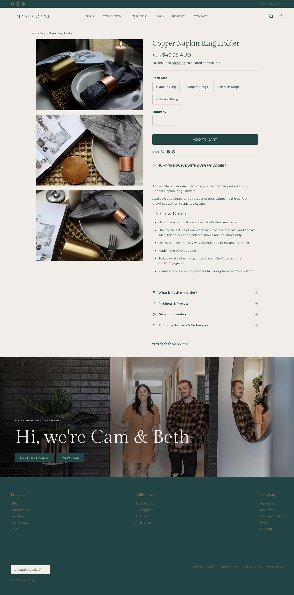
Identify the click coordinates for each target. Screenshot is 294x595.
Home (32, 33)
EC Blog (266, 529)
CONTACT (200, 16)
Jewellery (18, 516)
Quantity (159, 112)
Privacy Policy (275, 566)
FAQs (160, 16)
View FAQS (70, 457)
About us (267, 503)
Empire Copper (28, 580)
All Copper (143, 510)
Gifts (14, 503)
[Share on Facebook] (168, 151)
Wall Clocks (19, 522)
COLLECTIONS (113, 16)
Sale (14, 529)
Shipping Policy (229, 566)
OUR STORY (140, 16)
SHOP (90, 16)
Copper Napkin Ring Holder (56, 33)
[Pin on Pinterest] (173, 151)
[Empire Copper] (32, 16)
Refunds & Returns (204, 566)
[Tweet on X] (162, 151)
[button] (162, 344)
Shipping (179, 63)
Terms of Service (252, 566)
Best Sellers (144, 503)
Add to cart (205, 139)
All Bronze (143, 522)
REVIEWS (179, 16)
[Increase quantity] (173, 121)
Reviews (266, 510)
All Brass (141, 516)
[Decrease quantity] (156, 121)
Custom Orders (271, 516)
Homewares (20, 510)
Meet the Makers (34, 457)
